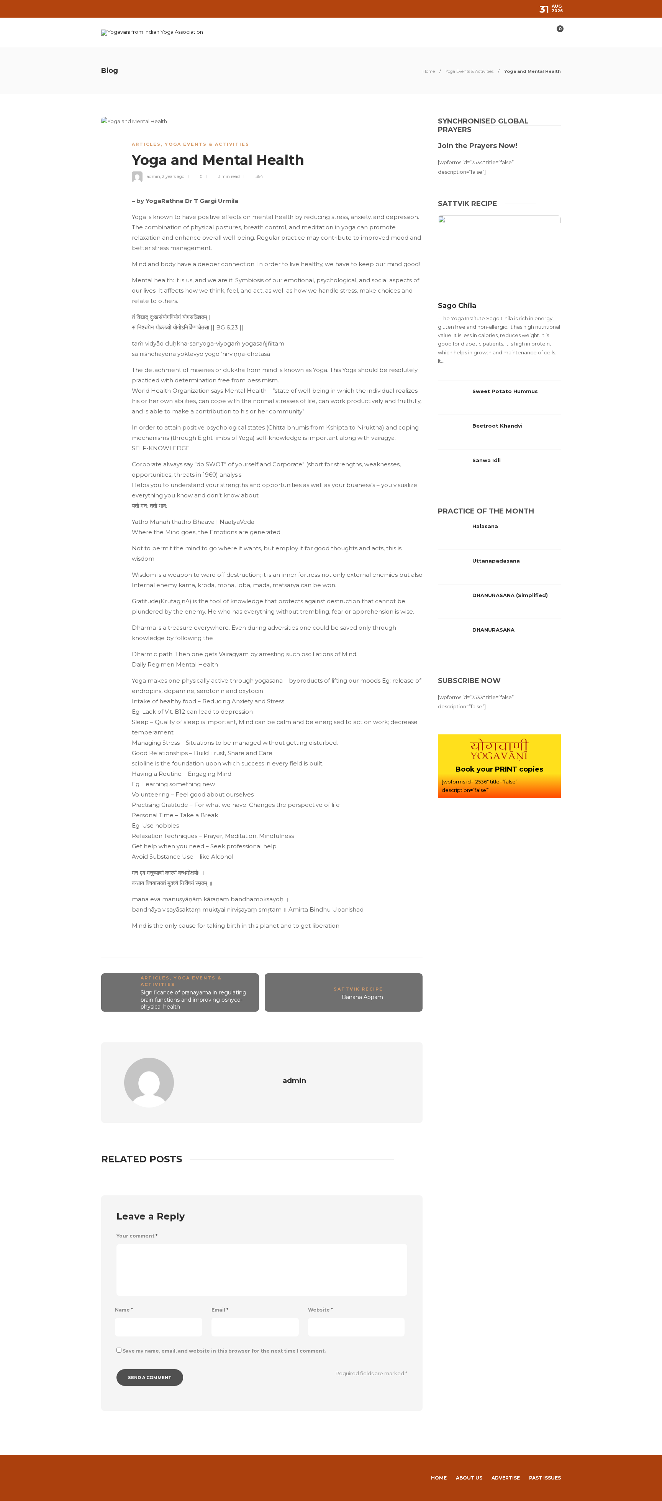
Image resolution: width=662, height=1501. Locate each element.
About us (469, 1478)
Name (124, 1310)
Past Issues (545, 1478)
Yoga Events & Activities (469, 71)
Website (320, 1310)
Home (429, 71)
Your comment (136, 1236)
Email (219, 1310)
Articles (146, 144)
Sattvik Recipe (358, 989)
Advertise (506, 1478)
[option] (499, 350)
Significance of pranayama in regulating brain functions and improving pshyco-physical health (193, 999)
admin (153, 176)
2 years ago (173, 176)
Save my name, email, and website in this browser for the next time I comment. (224, 1351)
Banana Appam (362, 997)
